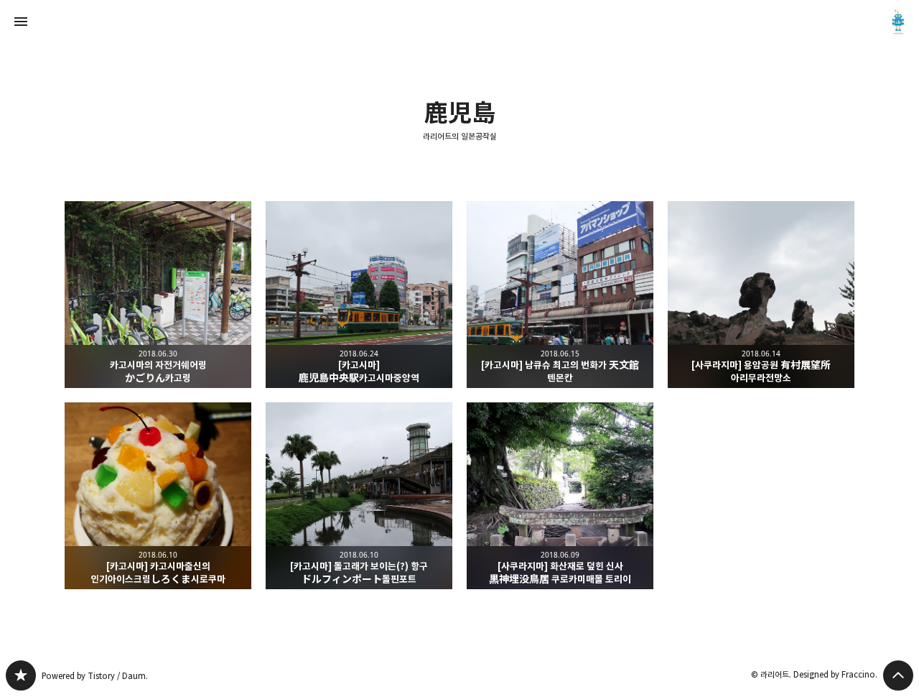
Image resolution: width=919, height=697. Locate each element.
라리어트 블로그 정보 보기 (898, 21)
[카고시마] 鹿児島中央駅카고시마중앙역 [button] (359, 294)
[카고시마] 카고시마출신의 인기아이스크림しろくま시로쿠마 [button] (158, 495)
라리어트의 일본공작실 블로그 (21, 675)
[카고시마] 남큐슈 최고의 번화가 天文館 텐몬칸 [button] (560, 294)
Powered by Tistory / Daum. (95, 675)
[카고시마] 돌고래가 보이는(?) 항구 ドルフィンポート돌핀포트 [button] (359, 495)
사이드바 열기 (21, 21)
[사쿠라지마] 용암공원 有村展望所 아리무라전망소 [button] (761, 294)
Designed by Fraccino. (835, 674)
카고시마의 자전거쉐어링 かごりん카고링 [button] (158, 294)
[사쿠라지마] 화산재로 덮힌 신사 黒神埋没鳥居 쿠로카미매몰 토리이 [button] (560, 495)
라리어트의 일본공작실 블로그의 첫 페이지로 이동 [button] (459, 21)
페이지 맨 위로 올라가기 (898, 675)
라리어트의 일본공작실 (460, 136)
